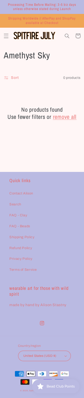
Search (15, 204)
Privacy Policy (20, 259)
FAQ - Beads (19, 226)
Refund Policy (20, 248)
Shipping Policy (21, 237)
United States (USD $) (39, 356)
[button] (6, 35)
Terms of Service (23, 269)
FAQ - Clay (18, 215)
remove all (65, 116)
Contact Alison (21, 193)
